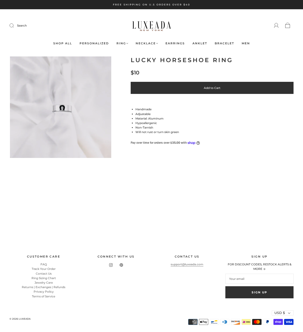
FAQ (43, 264)
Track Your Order (44, 269)
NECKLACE (146, 43)
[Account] (276, 25)
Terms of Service (43, 296)
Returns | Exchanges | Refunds (43, 287)
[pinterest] (121, 265)
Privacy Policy (44, 291)
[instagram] (111, 265)
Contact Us (44, 273)
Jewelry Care (44, 282)
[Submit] (14, 25)
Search (22, 25)
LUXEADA (25, 318)
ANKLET (199, 43)
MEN (246, 43)
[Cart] (288, 26)
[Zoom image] (60, 108)
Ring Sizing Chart (43, 278)
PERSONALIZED (94, 43)
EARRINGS (175, 43)
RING (121, 43)
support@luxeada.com (187, 264)
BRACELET (224, 43)
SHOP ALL (62, 43)
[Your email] (259, 279)
